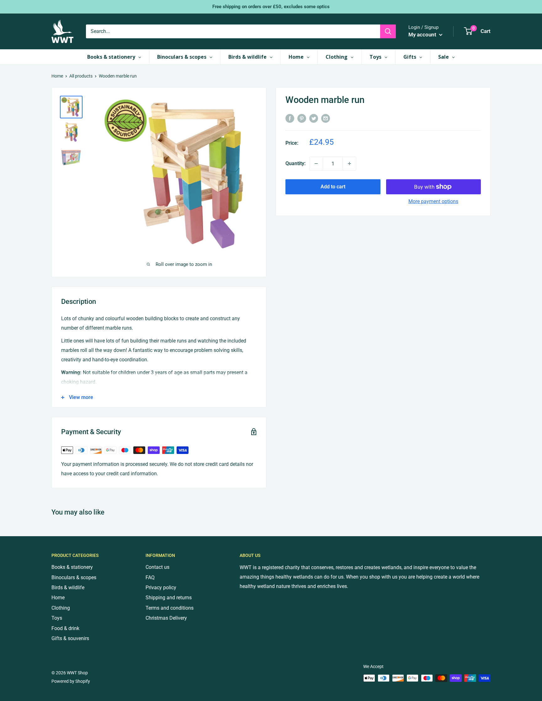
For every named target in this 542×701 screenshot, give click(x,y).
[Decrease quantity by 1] (316, 163)
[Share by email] (325, 118)
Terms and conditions (170, 608)
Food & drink (65, 628)
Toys (56, 618)
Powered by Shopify (70, 681)
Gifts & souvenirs (70, 638)
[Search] (388, 31)
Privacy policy (161, 587)
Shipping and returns (169, 598)
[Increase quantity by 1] (349, 163)
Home (57, 75)
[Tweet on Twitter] (313, 118)
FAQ (150, 577)
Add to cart (333, 187)
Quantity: (295, 163)
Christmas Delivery (166, 618)
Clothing (60, 608)
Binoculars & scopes (73, 577)
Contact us (157, 567)
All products (81, 75)
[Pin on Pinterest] (301, 118)
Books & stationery (72, 567)
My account (423, 34)
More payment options (433, 201)
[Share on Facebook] (289, 118)
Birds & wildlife (67, 587)
